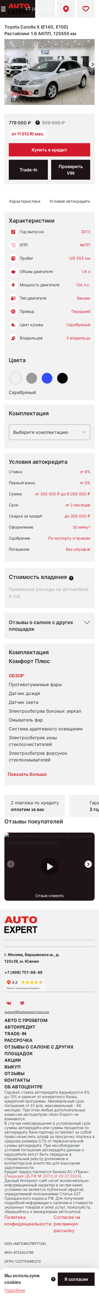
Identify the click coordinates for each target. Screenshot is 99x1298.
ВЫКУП (12, 1067)
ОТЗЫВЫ (14, 1073)
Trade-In (28, 169)
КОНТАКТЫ (17, 1080)
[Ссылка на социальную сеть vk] (8, 1003)
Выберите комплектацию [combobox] (40, 432)
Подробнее (14, 1290)
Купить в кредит (49, 150)
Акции (12, 1060)
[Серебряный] (15, 378)
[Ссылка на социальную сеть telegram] (22, 1003)
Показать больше (27, 774)
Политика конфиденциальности (27, 1220)
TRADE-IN (15, 1033)
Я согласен (76, 1279)
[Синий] (47, 378)
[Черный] (62, 378)
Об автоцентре (23, 1087)
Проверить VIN (71, 170)
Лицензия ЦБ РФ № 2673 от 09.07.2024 (43, 1176)
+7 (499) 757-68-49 (46, 9)
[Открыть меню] (3, 9)
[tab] (24, 201)
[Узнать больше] (71, 578)
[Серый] (31, 378)
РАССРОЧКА (18, 1040)
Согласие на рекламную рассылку (67, 1223)
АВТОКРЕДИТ (19, 1027)
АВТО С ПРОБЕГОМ (26, 1020)
